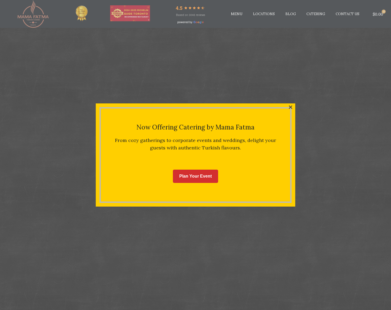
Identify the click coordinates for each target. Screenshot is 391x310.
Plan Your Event (195, 176)
